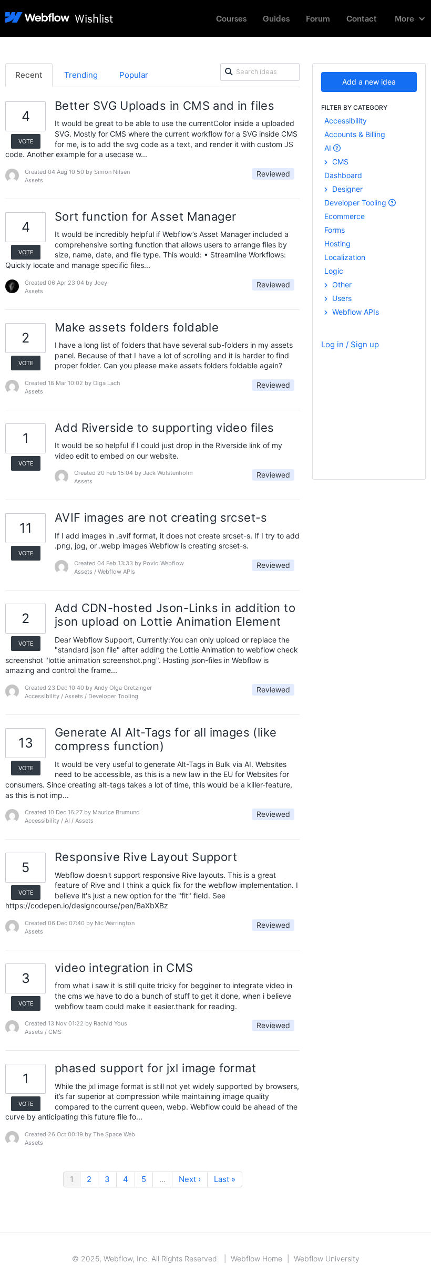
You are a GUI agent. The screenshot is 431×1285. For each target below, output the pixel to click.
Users (341, 298)
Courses (231, 18)
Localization (344, 257)
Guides (276, 18)
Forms (334, 229)
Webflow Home (256, 1258)
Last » (224, 1179)
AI (328, 147)
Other (341, 284)
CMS (339, 161)
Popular (133, 75)
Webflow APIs (354, 311)
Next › (190, 1179)
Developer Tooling (356, 202)
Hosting (337, 243)
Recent (29, 75)
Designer (346, 188)
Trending (81, 75)
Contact (361, 18)
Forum (318, 18)
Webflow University (327, 1258)
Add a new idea (369, 81)
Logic (333, 270)
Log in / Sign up (350, 344)
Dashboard (343, 175)
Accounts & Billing (354, 134)
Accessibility (345, 120)
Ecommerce (344, 216)
